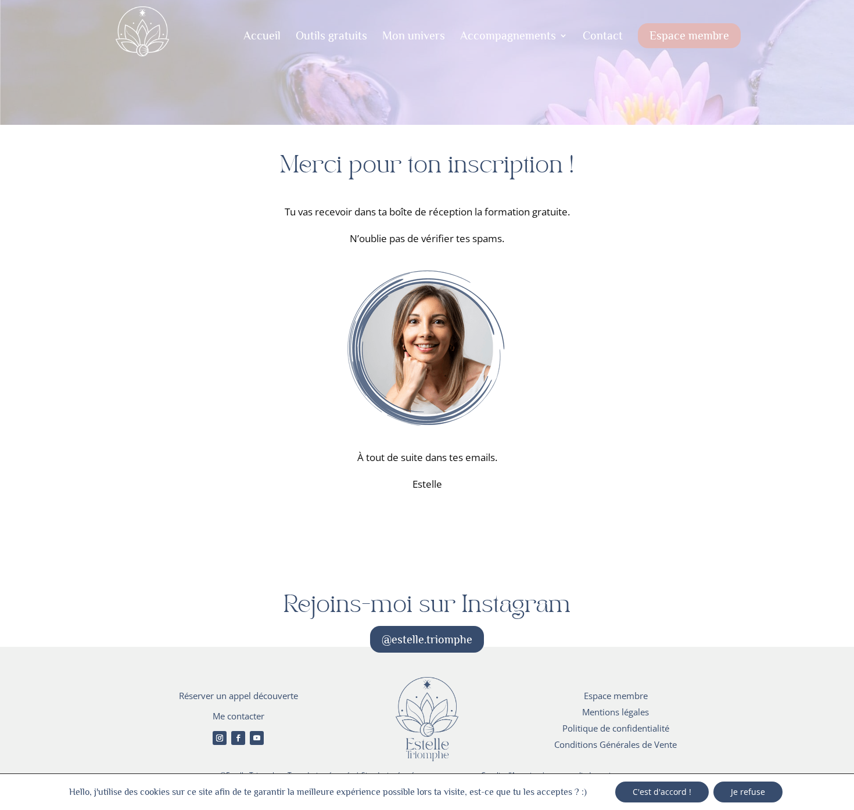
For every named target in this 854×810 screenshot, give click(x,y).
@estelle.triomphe (427, 639)
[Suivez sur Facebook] (238, 738)
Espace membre (689, 35)
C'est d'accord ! (662, 791)
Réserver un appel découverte (238, 695)
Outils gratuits (331, 36)
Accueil (262, 36)
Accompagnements (508, 36)
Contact (603, 36)
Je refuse (748, 791)
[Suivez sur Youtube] (257, 738)
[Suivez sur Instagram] (220, 738)
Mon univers (413, 36)
